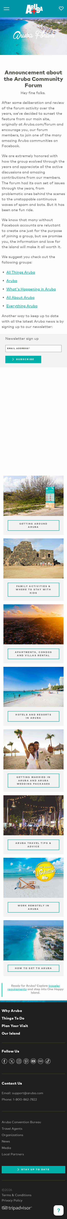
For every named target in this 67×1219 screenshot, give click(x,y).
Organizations (12, 1135)
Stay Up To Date (35, 1169)
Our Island (11, 1033)
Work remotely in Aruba (33, 907)
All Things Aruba (20, 272)
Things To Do (13, 1018)
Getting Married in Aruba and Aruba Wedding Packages (33, 780)
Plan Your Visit (15, 1025)
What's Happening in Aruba (31, 289)
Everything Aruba (21, 306)
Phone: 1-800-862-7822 (19, 1099)
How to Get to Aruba (33, 968)
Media (6, 1148)
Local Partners (13, 1154)
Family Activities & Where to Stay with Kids (33, 589)
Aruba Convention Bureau (21, 1122)
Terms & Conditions (16, 1195)
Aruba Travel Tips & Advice (33, 845)
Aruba (11, 280)
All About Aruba (20, 297)
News (6, 1141)
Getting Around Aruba (33, 525)
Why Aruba (12, 1010)
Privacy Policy (12, 1200)
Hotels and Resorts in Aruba (33, 716)
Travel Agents (12, 1128)
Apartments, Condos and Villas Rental (33, 654)
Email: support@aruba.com (22, 1093)
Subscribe (25, 359)
